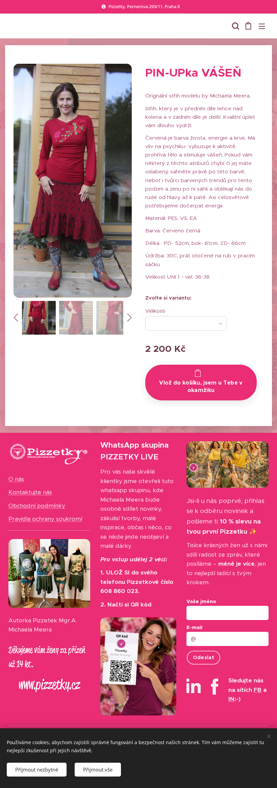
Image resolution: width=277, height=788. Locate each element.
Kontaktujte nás (30, 492)
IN (231, 699)
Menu (262, 26)
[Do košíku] (201, 382)
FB (257, 690)
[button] (235, 26)
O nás (16, 479)
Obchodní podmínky (36, 505)
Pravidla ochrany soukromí (45, 519)
